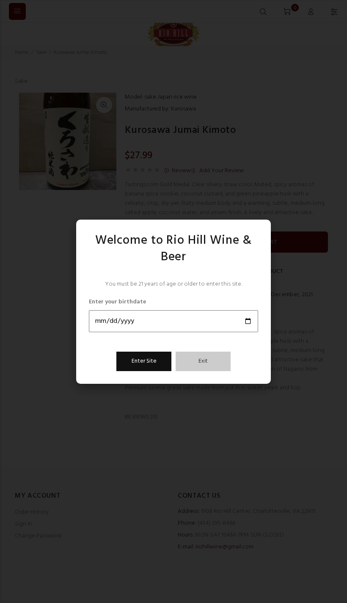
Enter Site (144, 361)
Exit (203, 361)
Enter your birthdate (117, 302)
